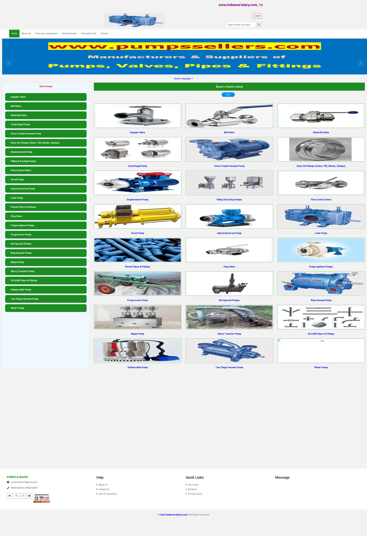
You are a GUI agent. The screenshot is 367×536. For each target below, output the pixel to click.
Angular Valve (137, 132)
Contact (104, 33)
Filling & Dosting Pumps (229, 199)
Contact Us (104, 489)
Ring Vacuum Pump (321, 300)
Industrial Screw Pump (229, 233)
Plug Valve (229, 266)
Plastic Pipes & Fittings (137, 266)
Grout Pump (137, 233)
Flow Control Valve (321, 199)
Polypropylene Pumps (321, 266)
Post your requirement (46, 33)
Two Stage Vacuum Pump (229, 367)
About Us (26, 33)
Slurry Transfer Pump (229, 333)
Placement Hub (88, 33)
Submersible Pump (137, 367)
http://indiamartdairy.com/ (174, 514)
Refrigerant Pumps (229, 300)
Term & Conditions (108, 494)
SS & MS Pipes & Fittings (321, 333)
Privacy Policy (195, 494)
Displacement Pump (137, 199)
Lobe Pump (321, 233)
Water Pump (321, 367)
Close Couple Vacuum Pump (229, 166)
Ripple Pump (137, 333)
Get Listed (193, 484)
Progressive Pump (137, 300)
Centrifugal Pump (137, 166)
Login (257, 15)
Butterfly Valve (321, 132)
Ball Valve (229, 132)
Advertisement (69, 33)
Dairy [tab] (228, 94)
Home (14, 33)
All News (192, 489)
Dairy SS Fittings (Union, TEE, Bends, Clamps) (321, 166)
